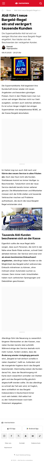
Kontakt (22, 443)
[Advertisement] (22, 140)
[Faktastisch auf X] (18, 436)
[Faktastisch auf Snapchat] (25, 436)
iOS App (12, 429)
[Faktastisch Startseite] (22, 3)
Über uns (8, 443)
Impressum (8, 447)
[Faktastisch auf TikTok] (40, 436)
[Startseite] (2, 10)
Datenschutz (35, 443)
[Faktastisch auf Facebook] (11, 436)
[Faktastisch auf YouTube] (33, 436)
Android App (33, 429)
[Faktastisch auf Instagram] (4, 436)
